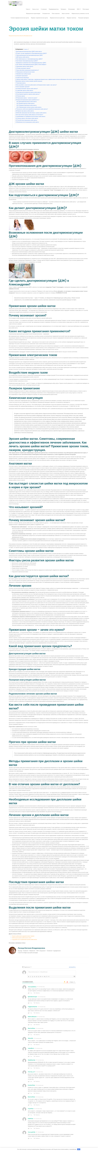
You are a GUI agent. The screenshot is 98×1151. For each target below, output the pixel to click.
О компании (44, 9)
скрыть (26, 49)
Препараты (63, 9)
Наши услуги (35, 9)
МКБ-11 (78, 9)
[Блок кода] (43, 976)
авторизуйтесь (72, 967)
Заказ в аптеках (66, 13)
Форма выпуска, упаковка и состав (80, 13)
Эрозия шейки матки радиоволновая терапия (23, 936)
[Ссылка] (45, 976)
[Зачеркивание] (35, 976)
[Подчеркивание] (33, 976)
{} (46, 976)
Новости (28, 9)
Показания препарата (83, 18)
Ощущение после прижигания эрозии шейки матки (24, 939)
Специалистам (46, 13)
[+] (48, 976)
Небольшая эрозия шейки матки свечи (21, 938)
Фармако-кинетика (71, 18)
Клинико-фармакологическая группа (20, 18)
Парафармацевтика (54, 9)
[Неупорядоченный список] (39, 976)
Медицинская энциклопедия (33, 13)
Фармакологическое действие (57, 18)
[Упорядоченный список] (37, 976)
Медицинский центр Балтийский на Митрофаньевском (20, 35)
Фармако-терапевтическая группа (39, 18)
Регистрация (86, 9)
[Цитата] (41, 976)
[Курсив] (31, 976)
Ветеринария (71, 9)
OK (79, 1149)
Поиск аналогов (56, 13)
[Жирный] (29, 976)
